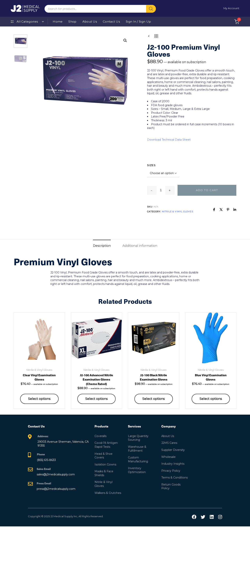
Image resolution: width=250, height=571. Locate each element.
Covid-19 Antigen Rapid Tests (106, 445)
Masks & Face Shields (104, 473)
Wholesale (168, 457)
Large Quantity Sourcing (138, 438)
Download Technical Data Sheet (169, 139)
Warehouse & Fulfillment (137, 448)
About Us (89, 21)
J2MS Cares (169, 443)
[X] (221, 209)
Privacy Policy (170, 470)
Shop (72, 21)
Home (57, 21)
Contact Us (111, 21)
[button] (125, 40)
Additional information (139, 246)
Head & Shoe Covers (103, 455)
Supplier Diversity (173, 450)
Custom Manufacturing (138, 459)
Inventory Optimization (137, 470)
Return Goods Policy (170, 486)
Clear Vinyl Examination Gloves (39, 377)
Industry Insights (172, 463)
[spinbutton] (160, 190)
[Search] (151, 9)
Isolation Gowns (105, 464)
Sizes (151, 165)
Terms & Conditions (174, 477)
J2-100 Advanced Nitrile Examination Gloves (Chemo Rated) (96, 379)
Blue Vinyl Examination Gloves (211, 377)
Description (102, 246)
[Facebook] (214, 209)
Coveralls (100, 436)
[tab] (102, 246)
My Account (231, 8)
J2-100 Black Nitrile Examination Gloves (153, 377)
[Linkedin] (234, 209)
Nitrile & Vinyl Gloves (177, 211)
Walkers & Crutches (108, 493)
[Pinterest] (227, 209)
